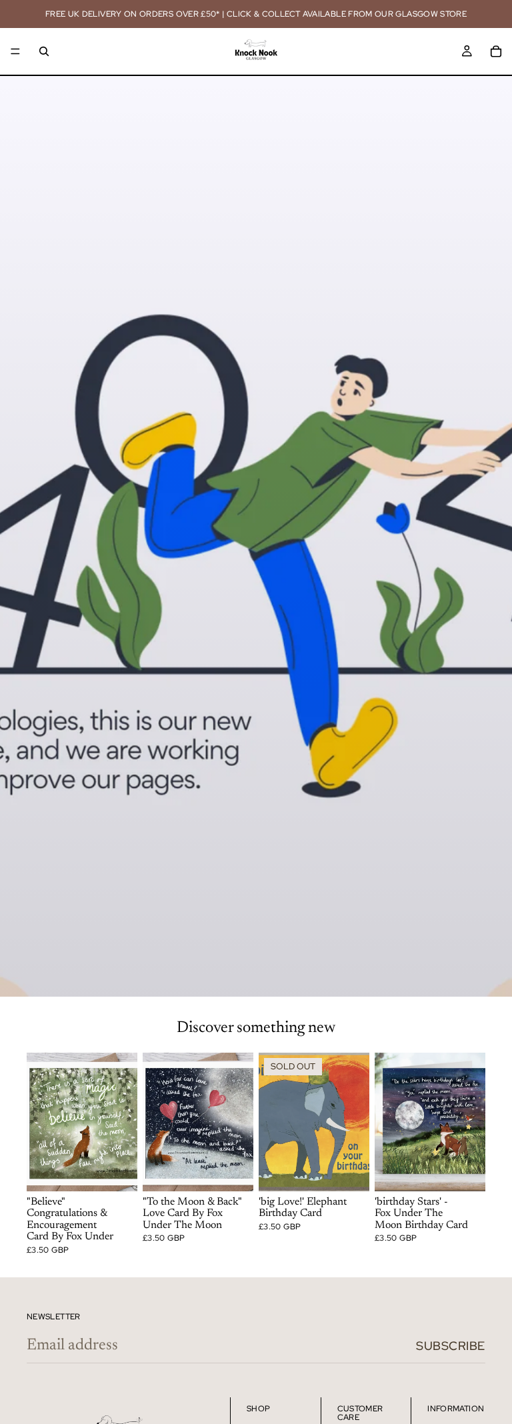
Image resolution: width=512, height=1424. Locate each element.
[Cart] (496, 51)
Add (128, 1170)
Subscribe (450, 1345)
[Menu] (15, 51)
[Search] (44, 51)
